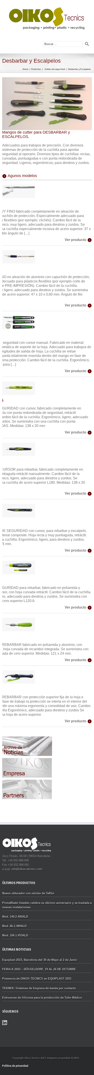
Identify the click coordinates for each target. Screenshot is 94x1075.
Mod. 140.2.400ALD (15, 916)
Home (25, 69)
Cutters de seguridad (55, 69)
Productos (36, 69)
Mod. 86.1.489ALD (14, 926)
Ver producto (75, 240)
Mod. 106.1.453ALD (15, 935)
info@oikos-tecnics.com (27, 869)
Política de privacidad (15, 1066)
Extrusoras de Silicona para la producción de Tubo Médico (42, 997)
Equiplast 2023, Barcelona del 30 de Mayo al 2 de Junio (39, 959)
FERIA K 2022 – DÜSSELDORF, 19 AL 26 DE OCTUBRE (39, 969)
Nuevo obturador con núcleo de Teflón (28, 893)
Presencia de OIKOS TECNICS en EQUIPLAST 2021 (36, 978)
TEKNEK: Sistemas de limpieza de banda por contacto (39, 988)
